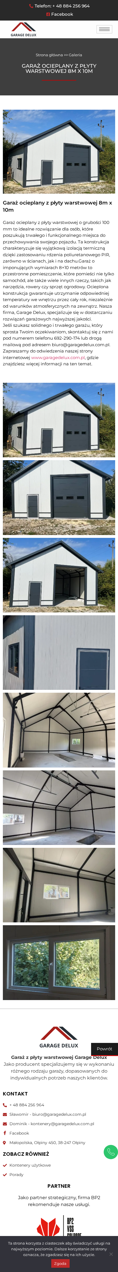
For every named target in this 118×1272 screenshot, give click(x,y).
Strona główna (49, 55)
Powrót (104, 1048)
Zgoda (60, 1263)
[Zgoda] (111, 1254)
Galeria (75, 55)
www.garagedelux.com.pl (58, 357)
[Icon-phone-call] (111, 1152)
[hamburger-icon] (104, 29)
